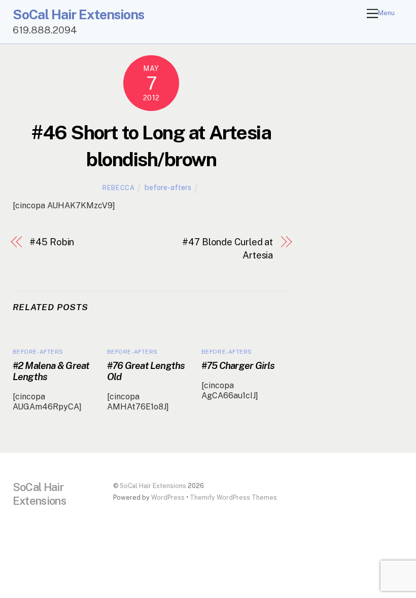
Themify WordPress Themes (233, 497)
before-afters (168, 187)
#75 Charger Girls (238, 365)
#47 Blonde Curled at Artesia (227, 248)
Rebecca (118, 188)
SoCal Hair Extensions (153, 486)
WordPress (168, 497)
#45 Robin (51, 242)
